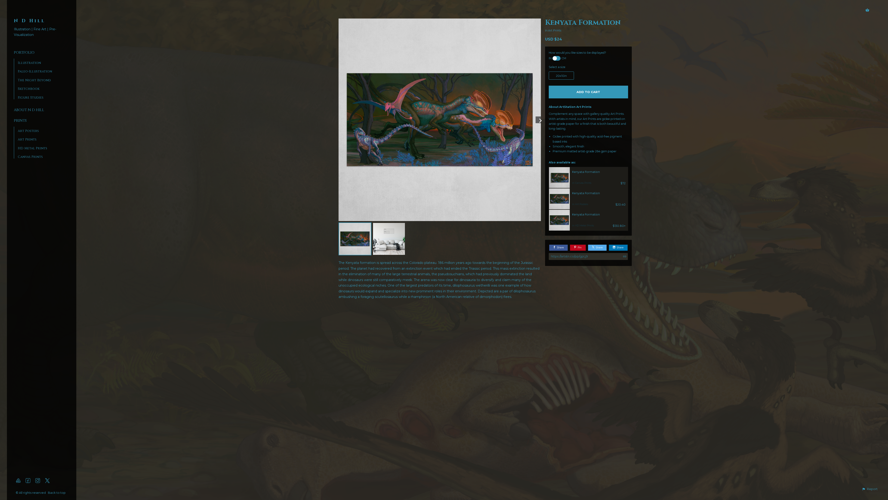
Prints (20, 120)
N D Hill (29, 21)
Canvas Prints (30, 157)
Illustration (29, 63)
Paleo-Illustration (35, 71)
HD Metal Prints (32, 148)
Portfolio (24, 52)
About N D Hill (29, 109)
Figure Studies (30, 97)
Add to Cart (588, 92)
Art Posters (28, 131)
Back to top (57, 492)
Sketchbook (29, 89)
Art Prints (27, 139)
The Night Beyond (34, 80)
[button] (869, 489)
